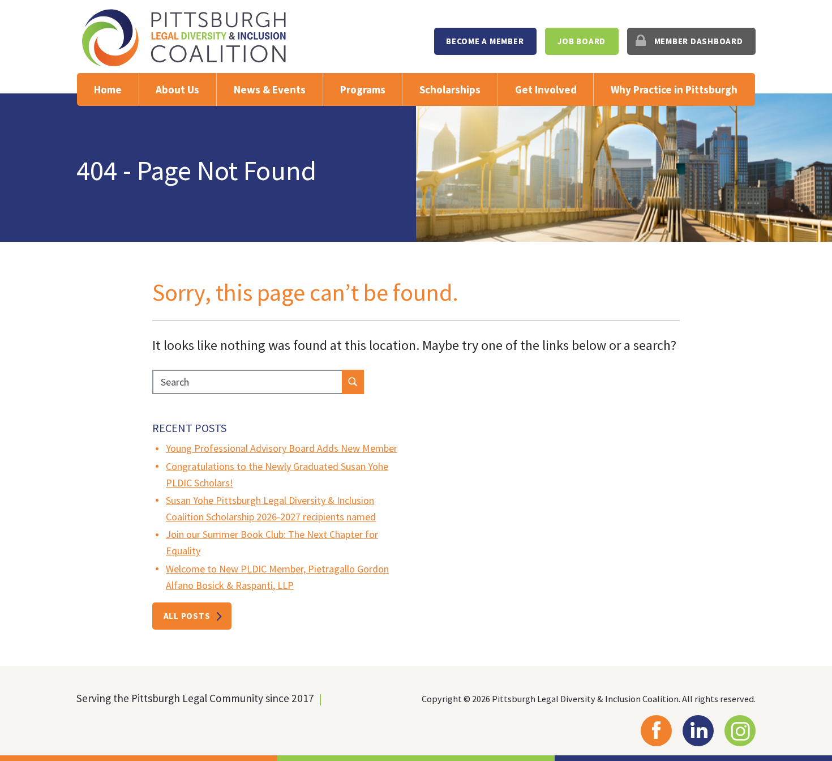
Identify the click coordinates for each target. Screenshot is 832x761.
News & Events (270, 89)
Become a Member (485, 41)
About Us (177, 89)
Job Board (581, 41)
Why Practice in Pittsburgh (674, 89)
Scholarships (450, 89)
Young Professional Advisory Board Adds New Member (281, 448)
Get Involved (546, 89)
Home (108, 89)
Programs (362, 89)
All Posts (187, 615)
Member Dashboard (698, 41)
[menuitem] (485, 41)
